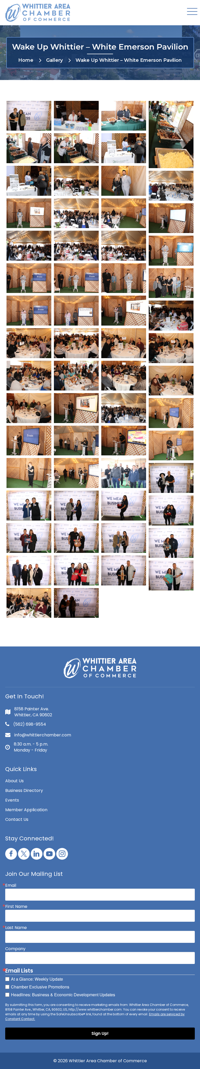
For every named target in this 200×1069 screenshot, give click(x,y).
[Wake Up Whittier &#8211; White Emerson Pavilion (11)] (171, 186)
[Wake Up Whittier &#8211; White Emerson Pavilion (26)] (123, 311)
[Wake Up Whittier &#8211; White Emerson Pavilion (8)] (29, 181)
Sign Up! (100, 1033)
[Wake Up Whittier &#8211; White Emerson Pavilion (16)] (29, 246)
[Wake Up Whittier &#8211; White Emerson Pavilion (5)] (29, 148)
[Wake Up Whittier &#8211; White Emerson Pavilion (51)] (171, 511)
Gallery (54, 60)
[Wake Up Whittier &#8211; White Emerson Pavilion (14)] (123, 213)
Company (15, 949)
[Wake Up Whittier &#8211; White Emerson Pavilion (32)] (29, 376)
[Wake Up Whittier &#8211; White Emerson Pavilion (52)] (29, 538)
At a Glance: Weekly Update (37, 979)
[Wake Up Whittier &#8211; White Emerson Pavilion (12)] (29, 213)
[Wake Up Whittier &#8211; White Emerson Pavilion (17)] (76, 246)
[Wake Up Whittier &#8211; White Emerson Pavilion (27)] (171, 316)
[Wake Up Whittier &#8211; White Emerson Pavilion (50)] (123, 506)
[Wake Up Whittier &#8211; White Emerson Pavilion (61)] (76, 603)
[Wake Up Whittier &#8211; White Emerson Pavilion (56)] (29, 570)
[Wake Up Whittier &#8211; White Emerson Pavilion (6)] (76, 148)
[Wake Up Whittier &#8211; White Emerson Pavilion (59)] (171, 575)
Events (12, 800)
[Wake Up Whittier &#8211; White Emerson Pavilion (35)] (171, 381)
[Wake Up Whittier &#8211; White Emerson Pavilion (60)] (29, 603)
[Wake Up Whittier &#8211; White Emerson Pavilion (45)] (76, 473)
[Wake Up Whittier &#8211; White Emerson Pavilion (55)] (171, 543)
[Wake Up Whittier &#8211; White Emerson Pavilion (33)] (76, 376)
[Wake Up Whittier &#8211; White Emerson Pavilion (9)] (76, 181)
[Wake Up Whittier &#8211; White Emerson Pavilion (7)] (123, 148)
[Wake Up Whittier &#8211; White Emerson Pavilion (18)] (123, 246)
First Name (16, 907)
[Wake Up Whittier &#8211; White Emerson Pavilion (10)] (123, 181)
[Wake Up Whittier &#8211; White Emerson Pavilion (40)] (29, 441)
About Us (14, 781)
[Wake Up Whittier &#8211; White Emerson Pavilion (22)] (123, 278)
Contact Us (16, 819)
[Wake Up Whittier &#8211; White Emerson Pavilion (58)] (123, 570)
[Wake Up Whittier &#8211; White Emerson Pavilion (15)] (171, 218)
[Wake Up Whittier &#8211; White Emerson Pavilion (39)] (171, 413)
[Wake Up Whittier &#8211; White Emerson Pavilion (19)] (171, 251)
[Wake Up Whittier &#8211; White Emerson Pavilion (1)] (29, 116)
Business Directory (24, 790)
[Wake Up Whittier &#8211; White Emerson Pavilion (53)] (76, 538)
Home (25, 60)
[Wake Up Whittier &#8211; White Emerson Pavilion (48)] (29, 506)
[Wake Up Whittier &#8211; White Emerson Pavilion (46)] (123, 473)
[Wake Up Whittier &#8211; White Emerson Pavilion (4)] (171, 134)
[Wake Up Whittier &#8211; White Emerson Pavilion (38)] (123, 408)
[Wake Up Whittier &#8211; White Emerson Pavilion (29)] (76, 343)
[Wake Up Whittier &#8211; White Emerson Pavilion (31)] (171, 348)
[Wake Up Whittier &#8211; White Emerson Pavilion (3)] (123, 116)
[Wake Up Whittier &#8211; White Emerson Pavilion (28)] (29, 343)
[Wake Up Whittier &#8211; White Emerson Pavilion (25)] (76, 311)
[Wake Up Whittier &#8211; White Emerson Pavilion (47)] (171, 478)
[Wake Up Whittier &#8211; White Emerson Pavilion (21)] (76, 278)
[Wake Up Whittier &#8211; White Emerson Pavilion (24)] (29, 311)
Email (10, 885)
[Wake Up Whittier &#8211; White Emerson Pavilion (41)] (76, 441)
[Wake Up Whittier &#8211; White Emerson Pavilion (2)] (76, 116)
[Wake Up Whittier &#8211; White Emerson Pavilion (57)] (76, 570)
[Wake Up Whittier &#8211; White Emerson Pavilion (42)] (123, 441)
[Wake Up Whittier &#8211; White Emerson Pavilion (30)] (123, 343)
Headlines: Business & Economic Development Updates (63, 995)
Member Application (26, 810)
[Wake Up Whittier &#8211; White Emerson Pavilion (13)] (76, 213)
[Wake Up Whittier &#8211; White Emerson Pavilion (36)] (29, 408)
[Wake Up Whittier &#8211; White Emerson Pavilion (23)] (171, 283)
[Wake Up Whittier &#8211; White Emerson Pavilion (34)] (123, 376)
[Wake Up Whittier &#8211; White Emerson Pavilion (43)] (171, 446)
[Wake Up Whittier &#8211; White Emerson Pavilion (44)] (29, 473)
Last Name (16, 928)
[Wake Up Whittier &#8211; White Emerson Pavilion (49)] (76, 506)
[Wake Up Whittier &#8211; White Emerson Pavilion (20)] (29, 278)
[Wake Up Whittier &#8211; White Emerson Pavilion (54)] (123, 538)
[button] (190, 12)
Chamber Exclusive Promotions (40, 987)
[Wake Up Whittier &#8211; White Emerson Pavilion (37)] (76, 408)
